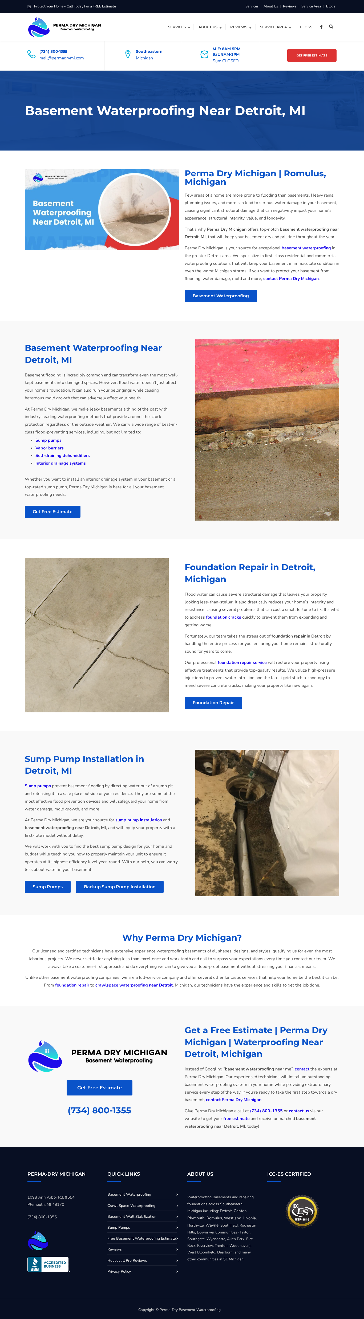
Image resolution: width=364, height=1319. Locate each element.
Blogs (330, 6)
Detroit (226, 1211)
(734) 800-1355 (99, 1110)
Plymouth (196, 1218)
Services (251, 6)
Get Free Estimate (312, 55)
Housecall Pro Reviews (127, 1260)
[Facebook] (321, 27)
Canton (240, 1211)
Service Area (311, 6)
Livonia (249, 1218)
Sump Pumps (118, 1227)
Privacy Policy (119, 1271)
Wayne (212, 1225)
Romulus (214, 1218)
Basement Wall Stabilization (131, 1216)
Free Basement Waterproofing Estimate (141, 1238)
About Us (271, 6)
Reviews (289, 6)
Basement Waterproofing (129, 1194)
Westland (232, 1218)
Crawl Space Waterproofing (131, 1205)
